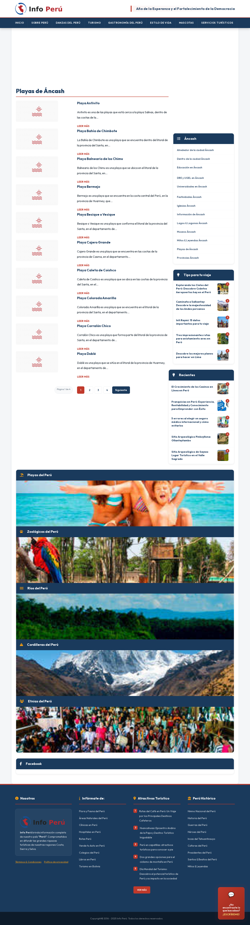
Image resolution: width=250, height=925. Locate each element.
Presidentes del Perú (200, 852)
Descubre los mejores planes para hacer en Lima (194, 355)
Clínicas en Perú (88, 825)
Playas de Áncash (187, 249)
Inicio (19, 22)
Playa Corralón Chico (94, 326)
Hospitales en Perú (90, 832)
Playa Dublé (86, 354)
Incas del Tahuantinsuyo (201, 839)
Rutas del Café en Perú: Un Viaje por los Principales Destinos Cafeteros (157, 816)
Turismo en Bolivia (89, 866)
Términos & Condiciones (28, 861)
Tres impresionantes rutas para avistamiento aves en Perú (193, 338)
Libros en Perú (87, 859)
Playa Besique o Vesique (96, 214)
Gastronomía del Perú (125, 22)
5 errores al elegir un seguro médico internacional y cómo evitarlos (190, 422)
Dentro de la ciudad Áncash (193, 158)
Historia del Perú (197, 818)
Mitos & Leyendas (198, 866)
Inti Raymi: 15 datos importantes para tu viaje (192, 322)
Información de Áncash (191, 214)
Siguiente (121, 390)
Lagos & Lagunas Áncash (192, 223)
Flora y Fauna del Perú (92, 811)
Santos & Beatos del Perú (202, 859)
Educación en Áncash (189, 167)
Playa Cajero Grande (94, 242)
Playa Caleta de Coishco (96, 270)
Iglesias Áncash (186, 205)
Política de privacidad (56, 861)
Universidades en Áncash (192, 186)
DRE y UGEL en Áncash (190, 178)
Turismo (94, 22)
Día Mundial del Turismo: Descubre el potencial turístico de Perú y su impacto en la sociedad (159, 873)
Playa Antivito (88, 103)
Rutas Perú (85, 839)
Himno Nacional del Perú (202, 811)
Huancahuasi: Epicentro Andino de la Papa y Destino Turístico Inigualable (158, 832)
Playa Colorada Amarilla (96, 298)
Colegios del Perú (89, 852)
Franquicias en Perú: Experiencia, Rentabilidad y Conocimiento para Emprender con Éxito (192, 405)
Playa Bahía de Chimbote (97, 131)
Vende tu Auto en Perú (92, 845)
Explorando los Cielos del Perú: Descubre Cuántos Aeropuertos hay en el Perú (193, 288)
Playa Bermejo (88, 186)
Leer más (83, 126)
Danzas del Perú (68, 22)
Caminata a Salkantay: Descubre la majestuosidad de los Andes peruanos (193, 305)
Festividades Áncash (189, 197)
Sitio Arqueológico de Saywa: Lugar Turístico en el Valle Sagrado (189, 455)
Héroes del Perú (197, 832)
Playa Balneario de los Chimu (100, 159)
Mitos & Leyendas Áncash (192, 240)
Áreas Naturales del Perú (93, 818)
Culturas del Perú (197, 845)
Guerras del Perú (197, 825)
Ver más (142, 890)
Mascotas (186, 22)
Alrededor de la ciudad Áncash (195, 150)
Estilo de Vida (160, 22)
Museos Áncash (186, 231)
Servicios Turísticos (217, 22)
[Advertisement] (125, 58)
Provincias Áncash (188, 257)
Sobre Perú (39, 22)
